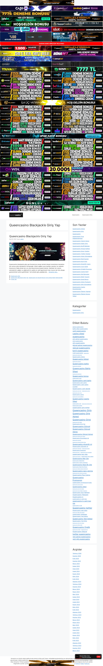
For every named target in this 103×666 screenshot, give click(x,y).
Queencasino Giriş (87, 215)
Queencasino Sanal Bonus (80, 279)
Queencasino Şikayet (80, 532)
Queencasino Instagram (79, 450)
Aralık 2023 (76, 602)
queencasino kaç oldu (80, 454)
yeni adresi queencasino (81, 537)
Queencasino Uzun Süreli (80, 266)
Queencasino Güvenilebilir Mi (81, 438)
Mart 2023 (76, 625)
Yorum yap (14, 279)
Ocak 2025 (76, 569)
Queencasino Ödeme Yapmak (82, 291)
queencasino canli (77, 378)
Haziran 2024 (77, 586)
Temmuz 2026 (77, 553)
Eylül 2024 (76, 579)
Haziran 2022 (77, 648)
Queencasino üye (84, 529)
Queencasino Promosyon (78, 478)
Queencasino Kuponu (77, 456)
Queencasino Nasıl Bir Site (82, 465)
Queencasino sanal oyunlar (78, 484)
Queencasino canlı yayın (77, 392)
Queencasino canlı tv (86, 390)
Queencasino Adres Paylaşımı (82, 282)
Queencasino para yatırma (83, 471)
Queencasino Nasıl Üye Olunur (80, 466)
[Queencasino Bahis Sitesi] (16, 215)
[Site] (25, 74)
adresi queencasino (78, 327)
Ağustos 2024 (77, 581)
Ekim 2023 (76, 607)
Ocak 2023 (76, 630)
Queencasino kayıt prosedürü (86, 452)
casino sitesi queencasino (78, 335)
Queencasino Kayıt (76, 452)
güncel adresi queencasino (82, 345)
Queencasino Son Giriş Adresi (78, 488)
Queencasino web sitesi (80, 510)
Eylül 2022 (76, 640)
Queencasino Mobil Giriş (78, 460)
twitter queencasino (81, 534)
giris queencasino (79, 343)
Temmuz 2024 (77, 584)
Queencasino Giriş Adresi (81, 415)
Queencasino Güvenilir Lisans (81, 264)
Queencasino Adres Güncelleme (82, 256)
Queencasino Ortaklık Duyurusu (82, 269)
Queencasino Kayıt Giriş (80, 261)
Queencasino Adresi (79, 229)
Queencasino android (77, 361)
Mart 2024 (76, 594)
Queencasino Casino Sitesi (81, 400)
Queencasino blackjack (77, 374)
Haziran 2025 (77, 561)
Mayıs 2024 (76, 589)
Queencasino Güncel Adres (81, 430)
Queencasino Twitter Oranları (81, 254)
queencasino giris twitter (81, 408)
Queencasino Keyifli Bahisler (81, 246)
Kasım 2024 (76, 574)
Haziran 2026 (77, 556)
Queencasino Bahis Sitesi (81, 370)
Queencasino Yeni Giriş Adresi (78, 523)
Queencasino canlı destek (81, 389)
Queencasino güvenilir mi (82, 444)
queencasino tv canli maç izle (82, 502)
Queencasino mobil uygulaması (80, 462)
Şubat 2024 (76, 597)
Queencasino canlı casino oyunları (80, 385)
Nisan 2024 (76, 592)
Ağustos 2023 (77, 612)
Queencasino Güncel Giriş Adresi (79, 436)
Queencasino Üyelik (81, 527)
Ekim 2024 (76, 576)
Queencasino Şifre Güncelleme (82, 284)
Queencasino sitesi (79, 487)
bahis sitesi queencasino (80, 329)
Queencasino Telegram (80, 495)
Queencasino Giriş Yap (79, 424)
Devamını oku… (53, 272)
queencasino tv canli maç (80, 499)
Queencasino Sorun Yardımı (81, 251)
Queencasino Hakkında (77, 448)
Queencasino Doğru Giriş (80, 243)
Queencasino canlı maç (77, 390)
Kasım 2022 (76, 635)
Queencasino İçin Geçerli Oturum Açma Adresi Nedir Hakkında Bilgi (46, 277)
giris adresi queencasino (80, 339)
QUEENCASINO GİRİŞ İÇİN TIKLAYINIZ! (51, 43)
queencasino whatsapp (80, 514)
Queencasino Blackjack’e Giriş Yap (30, 236)
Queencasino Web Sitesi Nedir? (79, 512)
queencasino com (77, 403)
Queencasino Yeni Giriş (80, 521)
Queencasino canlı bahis (82, 381)
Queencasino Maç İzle (81, 458)
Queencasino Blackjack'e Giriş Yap (19, 277)
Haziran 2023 (77, 617)
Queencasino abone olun (77, 355)
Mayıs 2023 (76, 620)
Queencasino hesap (86, 448)
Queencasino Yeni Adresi (82, 519)
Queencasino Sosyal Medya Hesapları (80, 490)
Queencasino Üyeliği (76, 529)
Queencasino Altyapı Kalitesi (81, 248)
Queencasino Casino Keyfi (80, 272)
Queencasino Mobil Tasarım (81, 277)
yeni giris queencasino (81, 539)
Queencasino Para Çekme (81, 475)
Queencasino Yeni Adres (80, 516)
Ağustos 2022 (77, 643)
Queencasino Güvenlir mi (80, 446)
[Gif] (51, 102)
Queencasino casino (78, 394)
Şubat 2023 (76, 627)
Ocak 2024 (76, 599)
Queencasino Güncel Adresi (83, 434)
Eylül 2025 (76, 558)
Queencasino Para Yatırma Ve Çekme (80, 473)
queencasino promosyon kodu (82, 482)
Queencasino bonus (81, 376)
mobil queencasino (78, 353)
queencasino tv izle (77, 505)
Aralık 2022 (76, 633)
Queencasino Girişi (82, 419)
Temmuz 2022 (77, 645)
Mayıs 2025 (76, 563)
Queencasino (75, 215)
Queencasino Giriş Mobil (77, 422)
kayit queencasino (80, 351)
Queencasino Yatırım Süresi (81, 241)
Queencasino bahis (81, 364)
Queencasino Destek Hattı (87, 403)
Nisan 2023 (76, 622)
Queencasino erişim (77, 405)
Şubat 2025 (76, 566)
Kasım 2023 (76, 604)
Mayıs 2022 (76, 650)
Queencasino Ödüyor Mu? (77, 525)
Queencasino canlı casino (80, 382)
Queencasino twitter (82, 508)
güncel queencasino (81, 348)
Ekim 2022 (76, 638)
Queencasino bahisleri (77, 366)
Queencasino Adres (79, 357)
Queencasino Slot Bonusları (81, 274)
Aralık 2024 (76, 571)
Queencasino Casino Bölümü (78, 396)
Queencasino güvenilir (77, 440)
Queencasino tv (78, 497)
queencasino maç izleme (87, 456)
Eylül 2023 (76, 610)
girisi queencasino (78, 341)
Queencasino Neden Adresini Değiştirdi (80, 468)
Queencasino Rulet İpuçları (81, 259)
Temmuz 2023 (77, 615)
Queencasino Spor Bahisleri (81, 492)
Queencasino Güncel (81, 426)
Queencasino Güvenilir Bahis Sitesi (79, 442)
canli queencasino (79, 331)
